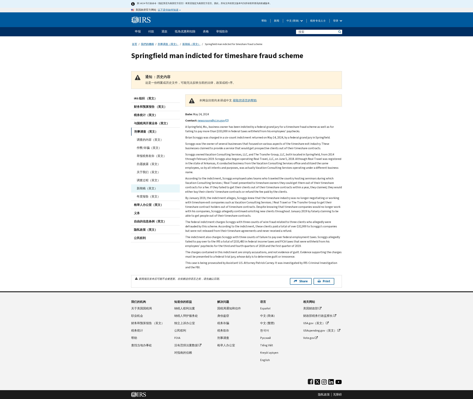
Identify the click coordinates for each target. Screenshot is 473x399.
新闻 (276, 20)
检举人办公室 (226, 345)
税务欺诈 (223, 330)
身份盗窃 (223, 316)
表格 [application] (206, 31)
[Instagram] (324, 381)
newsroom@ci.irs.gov (211, 120)
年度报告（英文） (148, 196)
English (265, 360)
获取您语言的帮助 (245, 100)
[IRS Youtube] (338, 381)
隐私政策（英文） (146, 230)
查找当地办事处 (141, 345)
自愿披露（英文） (148, 164)
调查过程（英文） (148, 180)
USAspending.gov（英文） (320, 330)
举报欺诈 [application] (222, 31)
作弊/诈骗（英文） (149, 148)
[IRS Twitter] (317, 381)
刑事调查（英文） (168, 44)
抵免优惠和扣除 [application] (185, 31)
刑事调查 (223, 338)
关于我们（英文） (148, 172)
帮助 (264, 20)
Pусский (265, 338)
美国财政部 (310, 308)
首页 (134, 44)
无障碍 (337, 394)
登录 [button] (336, 20)
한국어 (264, 330)
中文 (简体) (293, 20)
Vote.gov (308, 338)
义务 (137, 213)
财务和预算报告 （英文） (150, 107)
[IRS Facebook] (310, 381)
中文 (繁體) (267, 323)
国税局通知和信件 (229, 308)
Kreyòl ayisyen (269, 353)
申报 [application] (138, 31)
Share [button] (303, 281)
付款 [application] (151, 31)
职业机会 (137, 316)
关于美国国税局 (141, 308)
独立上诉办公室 (184, 323)
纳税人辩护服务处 (186, 316)
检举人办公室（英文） (149, 205)
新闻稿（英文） (191, 44)
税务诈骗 (223, 323)
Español (265, 308)
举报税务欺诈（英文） (151, 156)
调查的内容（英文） (150, 140)
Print (326, 281)
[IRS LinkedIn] (331, 381)
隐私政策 (324, 394)
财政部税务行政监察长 (318, 316)
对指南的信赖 (183, 353)
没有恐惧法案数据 (186, 345)
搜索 (339, 32)
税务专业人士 (318, 20)
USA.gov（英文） (314, 323)
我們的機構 (147, 44)
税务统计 (137, 330)
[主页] (141, 18)
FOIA (177, 338)
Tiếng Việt (266, 345)
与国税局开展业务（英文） (151, 123)
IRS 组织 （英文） (145, 98)
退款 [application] (164, 31)
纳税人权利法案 (184, 308)
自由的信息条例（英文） (150, 221)
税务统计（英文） (146, 115)
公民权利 (140, 238)
